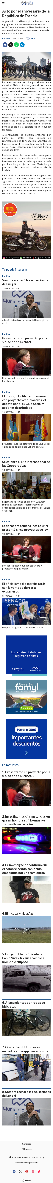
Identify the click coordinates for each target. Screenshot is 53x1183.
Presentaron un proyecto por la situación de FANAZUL (24, 340)
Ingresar (28, 1149)
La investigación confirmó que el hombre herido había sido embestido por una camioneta (25, 869)
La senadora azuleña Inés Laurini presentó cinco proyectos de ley (25, 527)
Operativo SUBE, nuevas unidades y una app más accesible (25, 1049)
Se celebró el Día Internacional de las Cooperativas (26, 464)
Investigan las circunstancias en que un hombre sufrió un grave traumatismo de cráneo (26, 820)
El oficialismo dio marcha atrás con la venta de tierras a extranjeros (24, 587)
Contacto (26, 1143)
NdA (32, 38)
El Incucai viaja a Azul (20, 913)
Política (6, 38)
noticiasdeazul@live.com (26, 1162)
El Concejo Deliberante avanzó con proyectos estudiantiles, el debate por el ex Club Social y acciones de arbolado (24, 401)
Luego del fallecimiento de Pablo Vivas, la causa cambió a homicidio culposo (23, 958)
